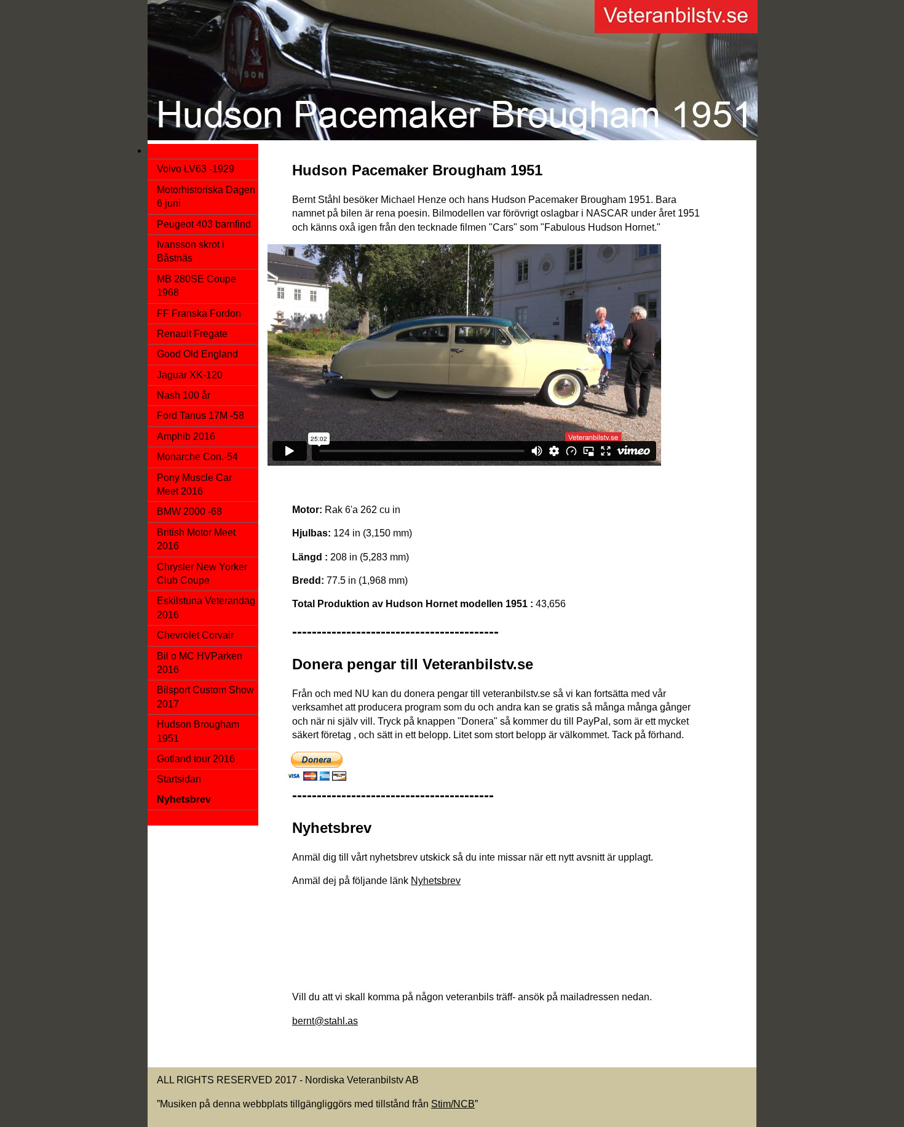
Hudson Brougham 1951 (198, 731)
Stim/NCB (453, 1104)
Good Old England (197, 354)
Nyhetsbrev (436, 880)
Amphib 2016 (186, 436)
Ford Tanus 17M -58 (200, 415)
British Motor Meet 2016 (196, 539)
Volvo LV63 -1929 (195, 169)
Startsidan (179, 779)
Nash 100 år (183, 395)
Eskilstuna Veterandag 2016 (206, 607)
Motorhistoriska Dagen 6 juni (206, 197)
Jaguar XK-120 (190, 375)
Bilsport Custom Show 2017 (205, 697)
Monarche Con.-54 (197, 457)
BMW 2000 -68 (189, 511)
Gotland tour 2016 (196, 759)
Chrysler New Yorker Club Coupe (202, 574)
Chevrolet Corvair (195, 635)
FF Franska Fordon (199, 313)
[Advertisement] (491, 949)
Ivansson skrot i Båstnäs (190, 251)
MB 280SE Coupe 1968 (196, 286)
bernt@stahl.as (325, 1021)
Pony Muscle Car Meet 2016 (194, 484)
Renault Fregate (192, 334)
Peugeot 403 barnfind (204, 224)
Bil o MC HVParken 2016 (199, 663)
